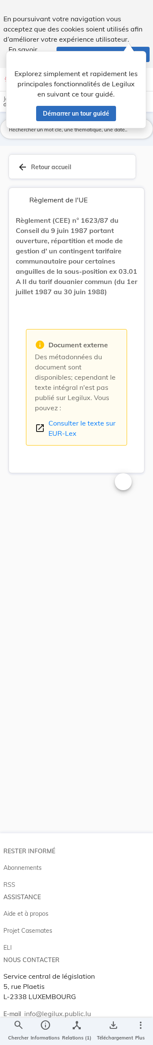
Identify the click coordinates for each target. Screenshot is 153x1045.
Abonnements (22, 868)
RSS (9, 885)
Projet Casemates (27, 930)
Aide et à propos (25, 913)
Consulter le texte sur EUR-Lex (75, 428)
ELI (7, 947)
